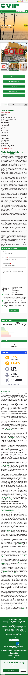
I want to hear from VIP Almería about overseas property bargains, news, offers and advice (15, 302)
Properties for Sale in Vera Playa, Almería (14, 622)
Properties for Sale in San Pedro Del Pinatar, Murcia (14, 626)
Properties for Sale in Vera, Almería (14, 634)
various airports (16, 427)
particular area (5, 598)
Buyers (4, 432)
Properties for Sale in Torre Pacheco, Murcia (13, 628)
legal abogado (11, 437)
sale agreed (5, 571)
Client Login (14, 637)
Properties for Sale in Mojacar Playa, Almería (14, 621)
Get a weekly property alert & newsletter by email (14, 306)
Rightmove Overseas (10, 500)
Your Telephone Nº (7, 263)
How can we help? (6, 269)
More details (16, 290)
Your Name (5, 251)
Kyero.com (17, 384)
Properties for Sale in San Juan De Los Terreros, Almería (14, 624)
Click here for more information (16, 666)
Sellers (10, 432)
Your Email (5, 257)
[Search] (26, 11)
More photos (16, 292)
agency (9, 448)
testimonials (9, 530)
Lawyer (4, 439)
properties (5, 456)
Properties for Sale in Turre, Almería (14, 633)
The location (16, 289)
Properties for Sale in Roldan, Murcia (14, 629)
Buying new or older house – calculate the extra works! (14, 509)
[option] (14, 66)
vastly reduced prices (7, 460)
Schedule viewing (17, 287)
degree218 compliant (15, 572)
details (23, 608)
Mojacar (21, 543)
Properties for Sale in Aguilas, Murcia (14, 630)
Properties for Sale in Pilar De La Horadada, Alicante (14, 631)
